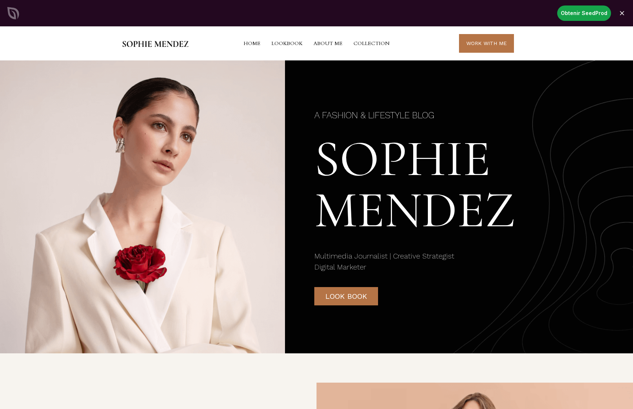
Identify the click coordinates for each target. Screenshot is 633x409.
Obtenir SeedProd (584, 13)
